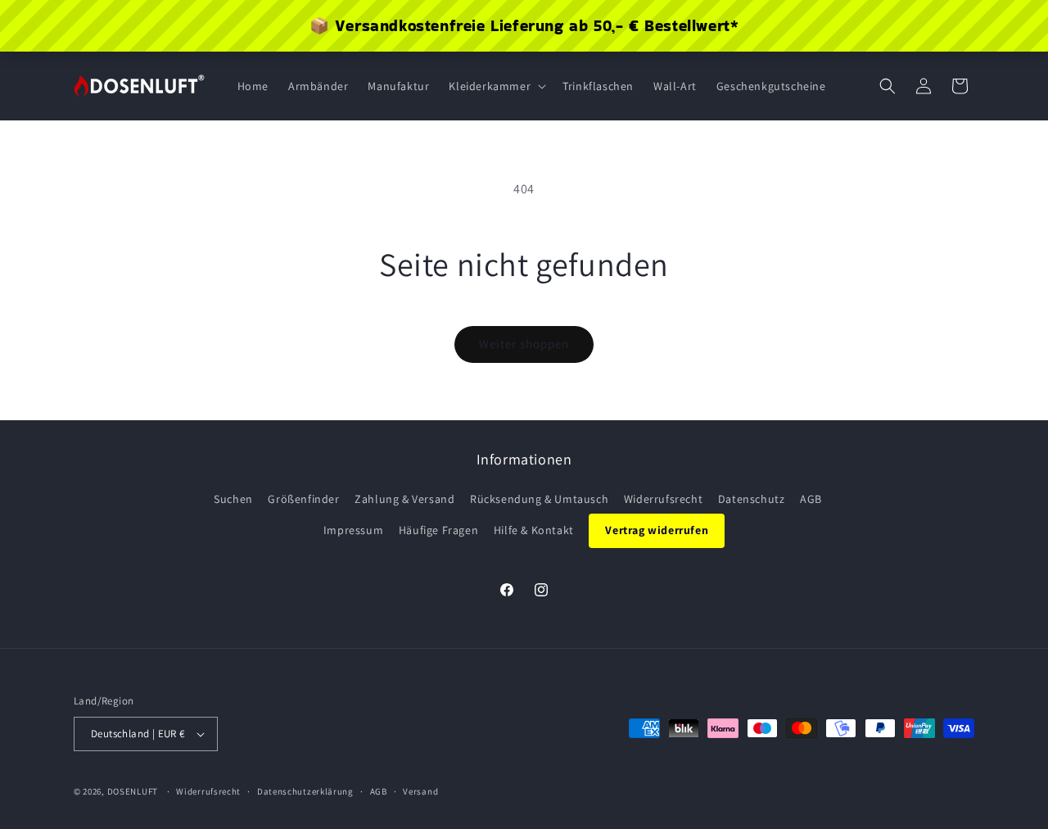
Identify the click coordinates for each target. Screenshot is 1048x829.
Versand (420, 791)
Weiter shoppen (524, 343)
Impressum (353, 530)
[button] (496, 86)
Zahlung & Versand (404, 499)
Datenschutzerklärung (305, 791)
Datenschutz (751, 499)
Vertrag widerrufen (656, 530)
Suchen (233, 499)
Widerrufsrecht (663, 499)
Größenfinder (303, 499)
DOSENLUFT (132, 791)
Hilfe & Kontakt (534, 530)
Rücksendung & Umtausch (539, 499)
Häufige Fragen (438, 530)
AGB (811, 499)
